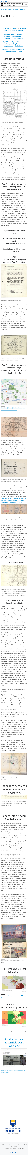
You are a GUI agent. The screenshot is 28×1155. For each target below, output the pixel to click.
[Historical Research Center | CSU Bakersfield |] (2, 4)
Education (8, 38)
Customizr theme (21, 1148)
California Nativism (8, 34)
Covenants (7, 36)
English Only (6, 42)
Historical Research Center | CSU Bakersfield (15, 1144)
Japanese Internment (17, 42)
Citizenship (20, 34)
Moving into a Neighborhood (13, 44)
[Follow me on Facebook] (3, 1)
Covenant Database (17, 30)
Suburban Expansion (11, 51)
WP (8, 1148)
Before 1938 (5, 28)
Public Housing (19, 46)
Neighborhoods (8, 46)
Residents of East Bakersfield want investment (14, 1042)
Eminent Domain (18, 38)
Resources (5, 49)
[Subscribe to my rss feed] (1, 1)
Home (2, 9)
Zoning (20, 51)
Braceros (15, 28)
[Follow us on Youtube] (6, 1)
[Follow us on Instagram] (8, 1)
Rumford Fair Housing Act (17, 49)
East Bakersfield (16, 36)
